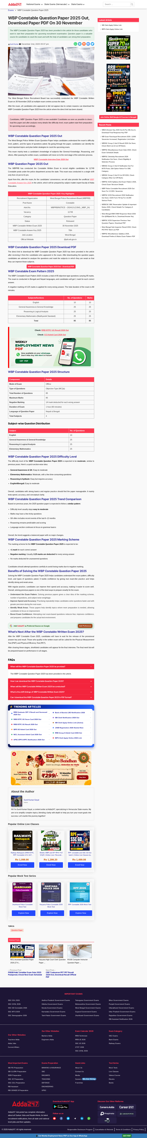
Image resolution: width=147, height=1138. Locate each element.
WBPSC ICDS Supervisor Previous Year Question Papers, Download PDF (116, 221)
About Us (78, 1068)
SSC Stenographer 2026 (17, 1015)
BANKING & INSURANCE (51, 1068)
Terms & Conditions (123, 1129)
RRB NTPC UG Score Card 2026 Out (27, 719)
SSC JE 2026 (80, 1043)
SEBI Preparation (14, 1075)
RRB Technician (81, 1036)
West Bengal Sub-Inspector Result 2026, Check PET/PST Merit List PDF (119, 228)
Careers (85, 1079)
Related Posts (14, 940)
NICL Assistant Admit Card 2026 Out (28, 734)
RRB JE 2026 (80, 1039)
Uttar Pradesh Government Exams (122, 1012)
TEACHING (46, 1079)
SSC (43, 1071)
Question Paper (17, 930)
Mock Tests (113, 1068)
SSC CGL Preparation (16, 1083)
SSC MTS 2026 (14, 1012)
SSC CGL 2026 (14, 1000)
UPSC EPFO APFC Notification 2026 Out (29, 740)
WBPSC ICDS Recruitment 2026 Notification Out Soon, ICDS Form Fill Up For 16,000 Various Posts (118, 197)
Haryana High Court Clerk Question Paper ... (52, 961)
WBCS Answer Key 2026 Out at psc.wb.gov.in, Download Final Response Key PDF (119, 131)
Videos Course (114, 1075)
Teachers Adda (13, 1039)
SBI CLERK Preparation (17, 1071)
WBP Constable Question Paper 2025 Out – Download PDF (51, 267)
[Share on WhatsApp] (75, 44)
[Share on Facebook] (88, 44)
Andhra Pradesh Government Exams (56, 1000)
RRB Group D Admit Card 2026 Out (68, 733)
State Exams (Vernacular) (55, 4)
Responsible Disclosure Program (80, 1129)
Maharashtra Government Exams (88, 1004)
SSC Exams (113, 1036)
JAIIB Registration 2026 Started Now (69, 728)
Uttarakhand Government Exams (121, 1008)
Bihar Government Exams (119, 1000)
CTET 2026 (79, 1047)
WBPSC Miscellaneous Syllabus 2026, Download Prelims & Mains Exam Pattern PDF (118, 235)
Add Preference (85, 626)
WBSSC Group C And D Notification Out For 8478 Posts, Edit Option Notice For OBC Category (118, 168)
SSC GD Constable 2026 (17, 1008)
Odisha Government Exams (52, 1004)
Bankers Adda (47, 1036)
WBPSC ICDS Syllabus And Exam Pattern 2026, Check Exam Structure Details (119, 183)
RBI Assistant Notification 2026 (121, 1019)
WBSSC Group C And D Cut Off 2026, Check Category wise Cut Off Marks (118, 176)
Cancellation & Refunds (104, 1129)
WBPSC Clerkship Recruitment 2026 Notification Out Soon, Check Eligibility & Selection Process (116, 159)
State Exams (76, 4)
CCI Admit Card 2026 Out (55, 335)
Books (111, 1083)
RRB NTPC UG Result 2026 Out (55, 330)
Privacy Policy (138, 1129)
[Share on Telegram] (79, 44)
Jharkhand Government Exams (87, 1015)
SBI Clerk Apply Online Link (112, 25)
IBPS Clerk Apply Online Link (112, 29)
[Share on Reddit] (84, 44)
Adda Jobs (12, 1043)
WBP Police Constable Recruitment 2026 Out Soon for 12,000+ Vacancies (118, 190)
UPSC (44, 1090)
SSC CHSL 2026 (14, 1004)
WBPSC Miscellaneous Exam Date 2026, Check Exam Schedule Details (119, 151)
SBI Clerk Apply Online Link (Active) (69, 723)
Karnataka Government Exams (53, 1012)
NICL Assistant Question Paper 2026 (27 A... (22, 961)
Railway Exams (114, 1043)
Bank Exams (113, 1039)
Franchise (79, 1083)
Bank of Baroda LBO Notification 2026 (70, 712)
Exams (11, 10)
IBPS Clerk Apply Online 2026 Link (68, 738)
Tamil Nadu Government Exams (54, 1015)
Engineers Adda (48, 1039)
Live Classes (114, 1071)
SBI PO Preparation (15, 1068)
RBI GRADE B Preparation (18, 1090)
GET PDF (127, 1136)
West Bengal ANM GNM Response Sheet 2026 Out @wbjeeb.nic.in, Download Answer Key (119, 215)
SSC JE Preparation (15, 1079)
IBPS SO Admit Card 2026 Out (25, 729)
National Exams (33, 4)
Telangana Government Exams (87, 1000)
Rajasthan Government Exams (120, 1015)
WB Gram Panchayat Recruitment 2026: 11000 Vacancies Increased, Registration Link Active (119, 138)
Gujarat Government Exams (86, 1012)
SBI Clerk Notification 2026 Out (67, 718)
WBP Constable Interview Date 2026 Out (51, 159)
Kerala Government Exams (52, 1008)
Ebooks (112, 1079)
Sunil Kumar (14, 44)
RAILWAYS (46, 1075)
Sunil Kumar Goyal (31, 800)
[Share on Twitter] (92, 44)
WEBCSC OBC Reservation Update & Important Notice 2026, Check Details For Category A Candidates (119, 207)
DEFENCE (46, 1083)
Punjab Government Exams (119, 1004)
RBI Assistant (13, 1086)
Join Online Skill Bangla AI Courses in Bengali (118, 117)
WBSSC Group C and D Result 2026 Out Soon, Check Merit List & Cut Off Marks (119, 144)
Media (77, 1075)
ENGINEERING (47, 1086)
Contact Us (79, 1071)
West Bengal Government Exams (88, 1008)
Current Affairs (13, 1047)
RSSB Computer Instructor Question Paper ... (77, 961)
